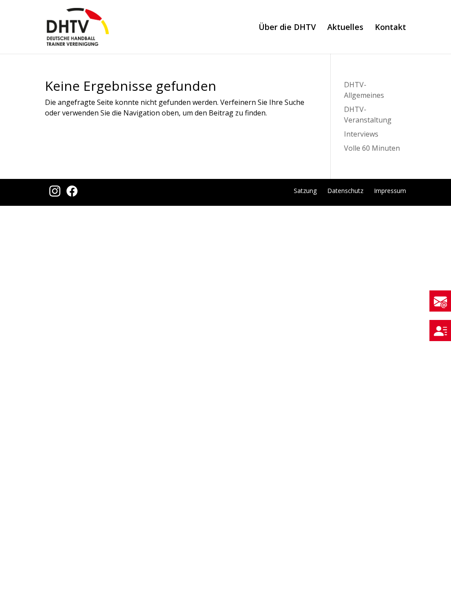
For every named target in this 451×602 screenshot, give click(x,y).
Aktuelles (345, 28)
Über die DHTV (287, 28)
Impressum (390, 190)
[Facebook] (70, 194)
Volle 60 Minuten (372, 148)
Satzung (305, 190)
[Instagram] (53, 194)
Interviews (361, 134)
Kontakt (390, 28)
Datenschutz (345, 190)
